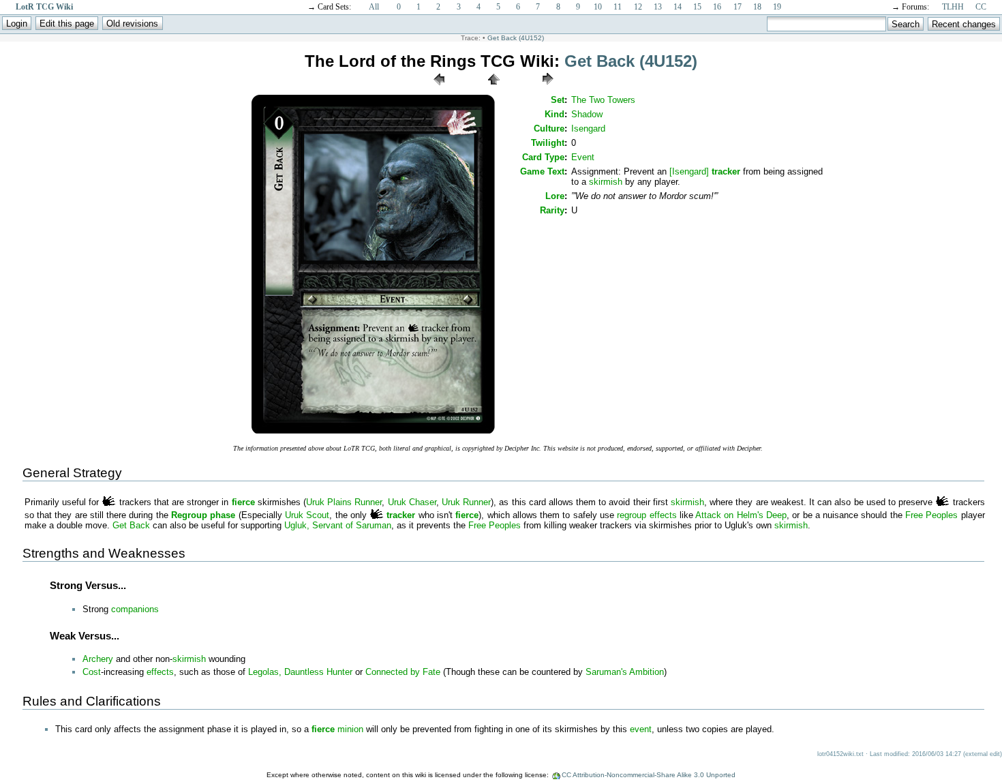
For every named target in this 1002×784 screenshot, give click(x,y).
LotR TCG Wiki (44, 7)
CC (980, 7)
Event (582, 157)
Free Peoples (931, 515)
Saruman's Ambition (625, 672)
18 (757, 7)
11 (617, 7)
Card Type (543, 157)
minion (350, 729)
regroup (631, 515)
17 (737, 7)
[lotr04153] (548, 88)
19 (777, 7)
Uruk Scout (307, 515)
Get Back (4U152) (515, 38)
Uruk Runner (466, 502)
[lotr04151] (439, 88)
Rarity (552, 210)
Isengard (588, 128)
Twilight (547, 143)
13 (658, 7)
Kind (554, 114)
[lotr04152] (373, 432)
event (641, 729)
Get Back (131, 525)
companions (135, 609)
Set (557, 100)
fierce (243, 502)
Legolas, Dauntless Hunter (300, 672)
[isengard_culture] (109, 502)
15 (697, 7)
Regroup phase (203, 515)
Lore (554, 196)
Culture (549, 128)
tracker (726, 171)
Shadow (587, 114)
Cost (91, 672)
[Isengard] (689, 171)
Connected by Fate (402, 672)
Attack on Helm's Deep (741, 515)
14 (677, 7)
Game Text (542, 171)
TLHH (953, 7)
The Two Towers (603, 100)
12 (638, 7)
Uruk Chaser (412, 502)
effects (663, 515)
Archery (97, 659)
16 (717, 7)
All (374, 7)
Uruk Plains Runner (344, 502)
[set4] (493, 88)
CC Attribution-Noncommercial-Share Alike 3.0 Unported (648, 775)
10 (598, 7)
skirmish (605, 182)
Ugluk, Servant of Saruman (337, 525)
